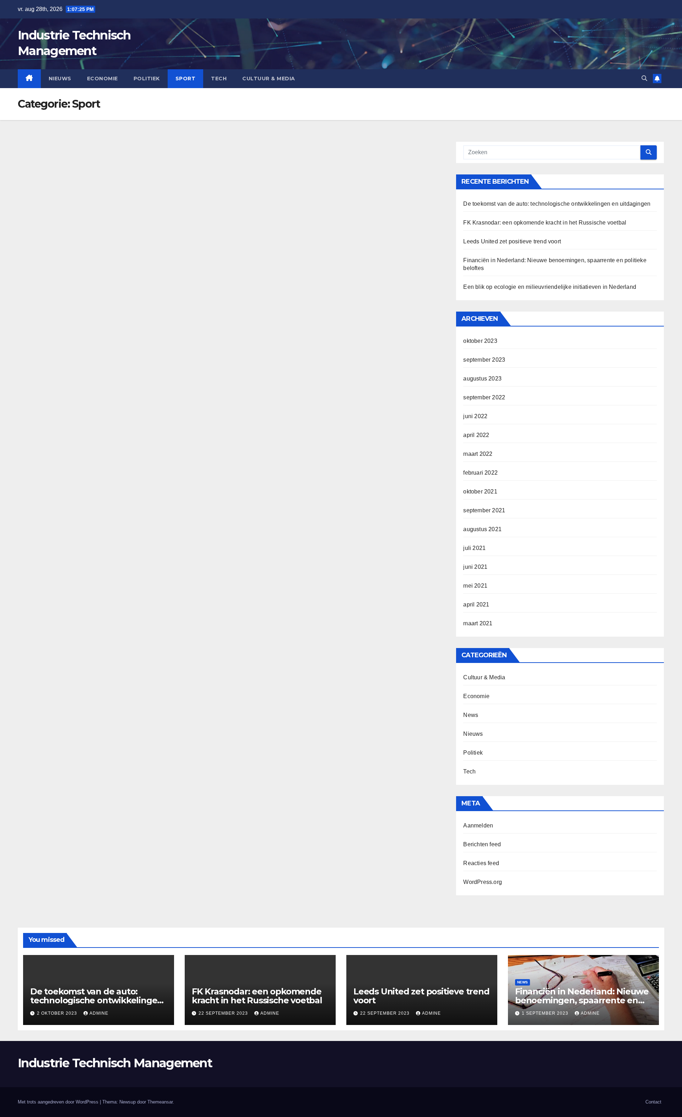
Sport (185, 78)
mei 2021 (475, 586)
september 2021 (484, 510)
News (470, 715)
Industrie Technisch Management (115, 1063)
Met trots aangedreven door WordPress (59, 1102)
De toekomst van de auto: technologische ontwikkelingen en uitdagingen (556, 204)
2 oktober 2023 (58, 1013)
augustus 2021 (482, 529)
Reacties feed (481, 863)
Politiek (147, 78)
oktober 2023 (480, 341)
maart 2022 (477, 454)
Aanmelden (478, 825)
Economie (102, 78)
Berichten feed (482, 844)
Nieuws (60, 78)
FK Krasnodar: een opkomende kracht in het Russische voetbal (544, 223)
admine (99, 1013)
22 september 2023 (224, 1013)
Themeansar (160, 1102)
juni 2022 (475, 416)
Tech (219, 78)
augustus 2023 (482, 379)
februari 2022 (480, 473)
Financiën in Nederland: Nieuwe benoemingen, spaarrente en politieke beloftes (582, 1000)
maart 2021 (477, 623)
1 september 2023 (546, 1013)
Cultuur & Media (268, 78)
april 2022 (476, 435)
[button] (644, 78)
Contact (653, 1102)
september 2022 (484, 397)
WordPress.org (482, 882)
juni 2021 (475, 567)
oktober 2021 (480, 492)
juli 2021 (474, 548)
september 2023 (484, 360)
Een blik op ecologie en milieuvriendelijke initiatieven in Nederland (549, 287)
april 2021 (476, 604)
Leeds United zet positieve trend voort (512, 241)
